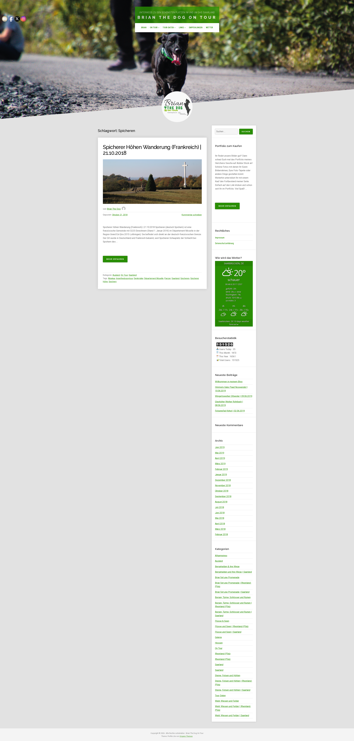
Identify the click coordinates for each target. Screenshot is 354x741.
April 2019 (220, 458)
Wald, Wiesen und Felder (227, 701)
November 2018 (223, 485)
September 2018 (223, 496)
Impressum (219, 237)
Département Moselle (153, 278)
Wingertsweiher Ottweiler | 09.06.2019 (233, 396)
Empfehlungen (195, 27)
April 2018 (220, 523)
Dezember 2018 (223, 480)
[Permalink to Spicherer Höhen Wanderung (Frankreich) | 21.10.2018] (152, 181)
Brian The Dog (114, 209)
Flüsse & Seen (222, 621)
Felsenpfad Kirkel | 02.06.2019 (230, 411)
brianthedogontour (124, 278)
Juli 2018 (219, 507)
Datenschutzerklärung (224, 243)
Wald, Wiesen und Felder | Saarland (232, 715)
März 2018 (220, 529)
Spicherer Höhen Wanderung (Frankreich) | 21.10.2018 (152, 150)
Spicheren (184, 278)
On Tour (154, 27)
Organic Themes (186, 736)
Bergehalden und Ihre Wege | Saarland (233, 572)
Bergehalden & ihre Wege (227, 566)
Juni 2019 (220, 447)
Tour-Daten (168, 27)
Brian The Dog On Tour (177, 17)
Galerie (218, 637)
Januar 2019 (221, 474)
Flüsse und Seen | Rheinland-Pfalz (231, 626)
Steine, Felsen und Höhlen (227, 675)
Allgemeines (221, 555)
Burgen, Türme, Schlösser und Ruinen (233, 597)
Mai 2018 (219, 518)
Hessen (219, 643)
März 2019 (220, 463)
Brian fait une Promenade (227, 577)
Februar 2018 (221, 534)
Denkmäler (138, 278)
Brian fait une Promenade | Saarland (232, 592)
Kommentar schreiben (192, 215)
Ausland (116, 275)
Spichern (113, 281)
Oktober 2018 (221, 491)
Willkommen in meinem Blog (228, 381)
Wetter (209, 27)
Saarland (133, 275)
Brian (143, 27)
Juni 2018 (220, 512)
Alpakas (111, 278)
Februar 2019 (221, 469)
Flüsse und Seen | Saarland (228, 632)
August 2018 (221, 501)
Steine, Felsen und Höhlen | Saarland (232, 690)
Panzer (167, 278)
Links (181, 27)
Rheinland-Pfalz (223, 653)
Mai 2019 (219, 453)
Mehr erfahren (116, 260)
